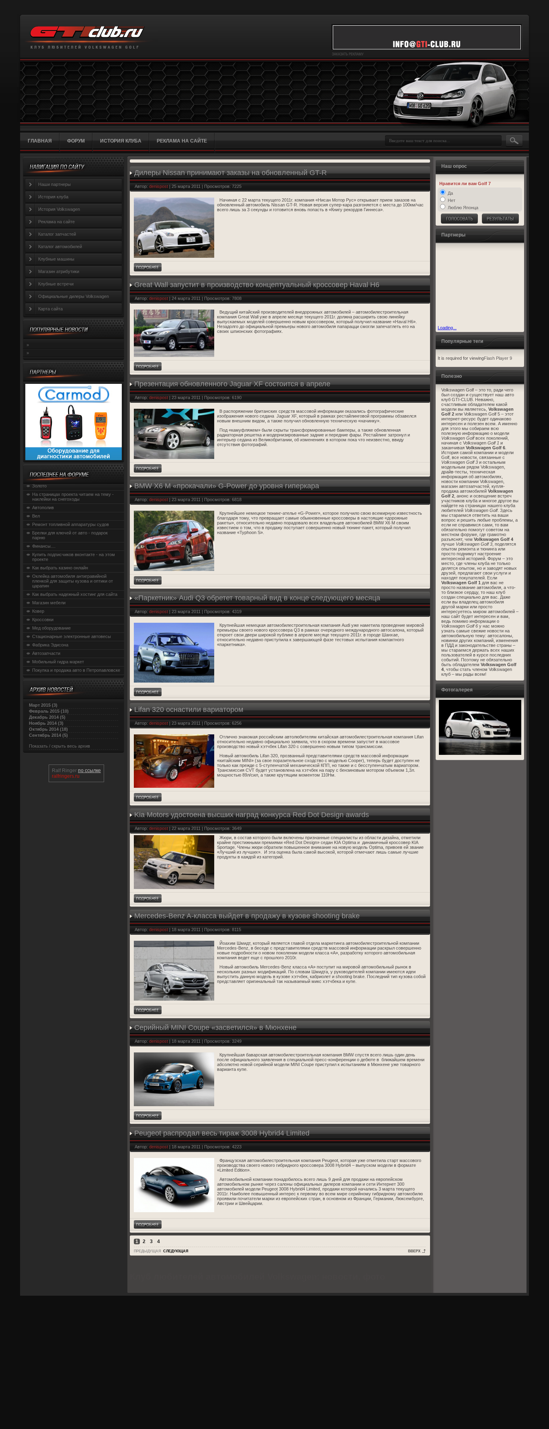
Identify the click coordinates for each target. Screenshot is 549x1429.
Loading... (447, 327)
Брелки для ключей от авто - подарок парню (70, 535)
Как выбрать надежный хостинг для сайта (74, 594)
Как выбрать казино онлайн (60, 567)
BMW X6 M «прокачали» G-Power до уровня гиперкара (226, 486)
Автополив (43, 507)
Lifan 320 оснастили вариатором (188, 709)
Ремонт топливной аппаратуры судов (70, 524)
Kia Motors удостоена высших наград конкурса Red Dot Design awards (251, 815)
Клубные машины (56, 259)
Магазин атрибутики (58, 271)
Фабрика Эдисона (50, 644)
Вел (36, 516)
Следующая (175, 1251)
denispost (158, 186)
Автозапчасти (46, 653)
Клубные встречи (56, 283)
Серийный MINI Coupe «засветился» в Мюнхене (215, 1027)
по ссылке (89, 770)
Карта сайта (50, 308)
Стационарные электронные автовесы (71, 636)
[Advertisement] (478, 285)
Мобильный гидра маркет (58, 661)
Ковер (38, 611)
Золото (39, 485)
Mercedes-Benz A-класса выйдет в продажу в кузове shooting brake (247, 916)
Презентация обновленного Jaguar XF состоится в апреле (232, 384)
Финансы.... (43, 546)
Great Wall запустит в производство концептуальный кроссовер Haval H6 (256, 285)
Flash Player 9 (498, 358)
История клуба (53, 196)
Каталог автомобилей (60, 246)
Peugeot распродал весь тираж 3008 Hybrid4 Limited (221, 1133)
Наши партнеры (54, 184)
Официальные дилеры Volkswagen (73, 296)
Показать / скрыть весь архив (59, 746)
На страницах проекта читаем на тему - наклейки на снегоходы (73, 496)
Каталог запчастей (57, 234)
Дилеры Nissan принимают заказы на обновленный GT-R (230, 173)
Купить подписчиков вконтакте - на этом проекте (73, 557)
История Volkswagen (59, 209)
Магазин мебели (49, 602)
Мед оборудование (51, 628)
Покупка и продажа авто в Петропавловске (76, 670)
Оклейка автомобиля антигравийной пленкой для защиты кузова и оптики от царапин (72, 581)
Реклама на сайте (56, 221)
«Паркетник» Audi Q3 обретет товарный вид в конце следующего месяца (257, 598)
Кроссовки (42, 619)
